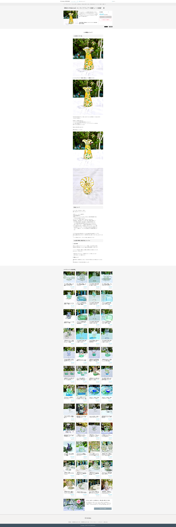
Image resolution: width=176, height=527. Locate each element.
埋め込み (111, 26)
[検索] (77, 1)
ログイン (114, 1)
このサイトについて (82, 1)
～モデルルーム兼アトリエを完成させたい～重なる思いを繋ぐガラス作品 (97, 500)
